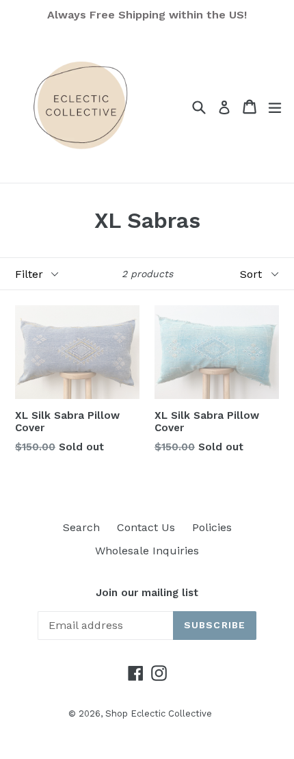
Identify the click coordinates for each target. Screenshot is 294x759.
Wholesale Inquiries (147, 550)
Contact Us (146, 527)
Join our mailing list (147, 593)
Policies (212, 527)
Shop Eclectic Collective (158, 713)
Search (81, 527)
